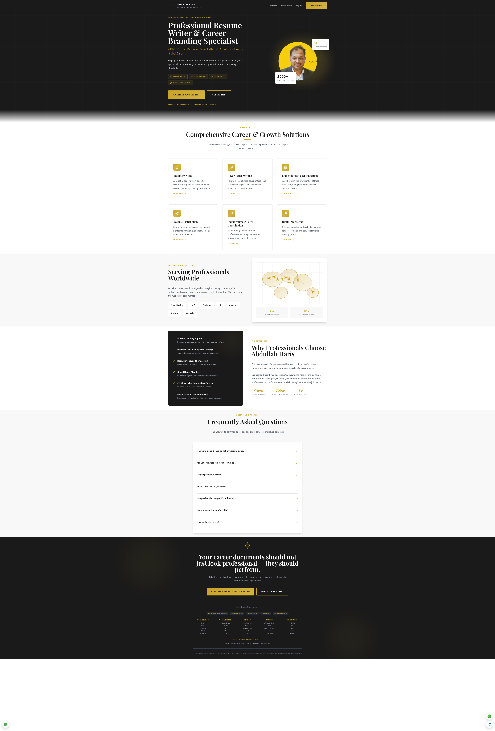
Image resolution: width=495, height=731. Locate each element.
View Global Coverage (204, 104)
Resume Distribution (185, 222)
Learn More (178, 193)
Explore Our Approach (178, 104)
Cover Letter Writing (240, 175)
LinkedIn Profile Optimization (300, 175)
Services (273, 5)
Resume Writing (182, 175)
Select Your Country (188, 94)
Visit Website (316, 6)
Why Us (299, 5)
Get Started (219, 94)
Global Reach (286, 5)
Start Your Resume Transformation (230, 591)
